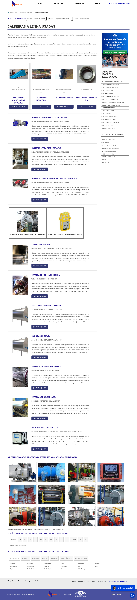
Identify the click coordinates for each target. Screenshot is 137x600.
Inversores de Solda (109, 151)
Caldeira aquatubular (109, 99)
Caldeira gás (106, 114)
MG (25, 539)
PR (41, 539)
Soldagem (105, 162)
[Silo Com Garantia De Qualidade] (20, 316)
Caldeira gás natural (109, 116)
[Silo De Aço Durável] (20, 346)
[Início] (16, 3)
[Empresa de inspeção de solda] (20, 285)
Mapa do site (102, 582)
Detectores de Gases (109, 145)
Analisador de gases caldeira (112, 82)
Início (39, 3)
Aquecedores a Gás (108, 139)
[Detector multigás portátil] (20, 438)
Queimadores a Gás (108, 157)
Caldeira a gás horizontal (110, 85)
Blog (97, 3)
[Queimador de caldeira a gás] (51, 472)
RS (51, 539)
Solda (103, 160)
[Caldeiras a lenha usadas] (27, 221)
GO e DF (73, 539)
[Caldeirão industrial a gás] (111, 516)
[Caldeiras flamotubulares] (111, 472)
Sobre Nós (79, 3)
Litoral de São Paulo (81, 558)
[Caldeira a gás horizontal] (111, 494)
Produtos (58, 3)
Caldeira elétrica (108, 111)
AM (80, 539)
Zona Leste (54, 558)
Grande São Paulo (66, 558)
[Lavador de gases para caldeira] (81, 516)
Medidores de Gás (107, 154)
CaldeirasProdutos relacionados (109, 74)
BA (61, 539)
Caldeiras (105, 142)
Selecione (13, 539)
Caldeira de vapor (108, 108)
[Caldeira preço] (22, 472)
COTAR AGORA (18, 107)
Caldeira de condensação (111, 105)
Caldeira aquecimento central (36, 19)
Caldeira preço (107, 125)
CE (67, 539)
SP (35, 539)
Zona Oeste (35, 558)
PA (85, 539)
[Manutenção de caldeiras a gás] (22, 516)
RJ (20, 539)
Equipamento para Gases (110, 148)
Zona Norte (25, 558)
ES (30, 539)
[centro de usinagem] (20, 255)
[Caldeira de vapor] (51, 516)
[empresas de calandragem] (20, 407)
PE (56, 539)
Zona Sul (44, 558)
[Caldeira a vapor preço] (81, 472)
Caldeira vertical (108, 128)
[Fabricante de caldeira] (51, 494)
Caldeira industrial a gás (110, 122)
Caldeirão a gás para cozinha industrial (59, 19)
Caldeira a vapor (107, 93)
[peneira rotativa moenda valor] (20, 377)
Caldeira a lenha (107, 90)
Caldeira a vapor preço (109, 96)
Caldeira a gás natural (109, 88)
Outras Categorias (112, 134)
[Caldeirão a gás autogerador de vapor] (22, 494)
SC (46, 539)
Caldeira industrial (108, 119)
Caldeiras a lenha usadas (43, 44)
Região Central (14, 558)
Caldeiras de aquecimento (81, 19)
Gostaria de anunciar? (118, 582)
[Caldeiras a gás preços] (81, 494)
